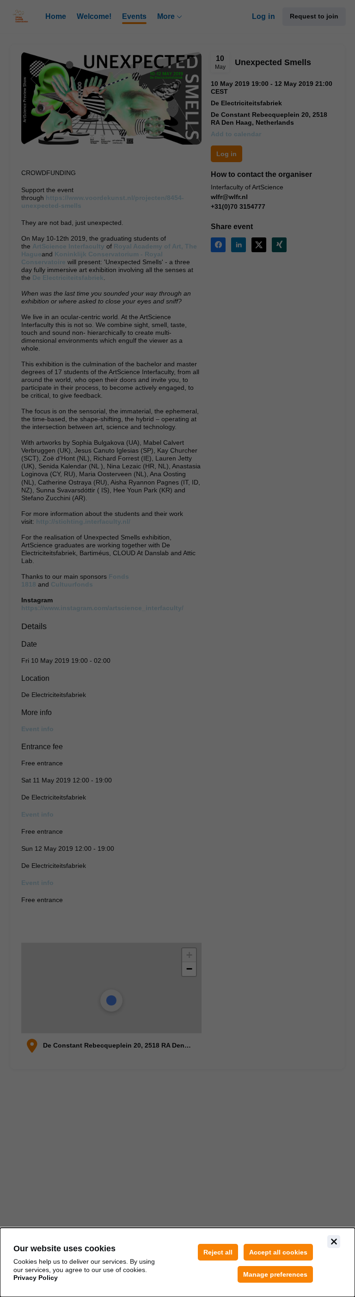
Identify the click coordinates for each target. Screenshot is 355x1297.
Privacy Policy (35, 1277)
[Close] (333, 1241)
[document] (177, 1262)
